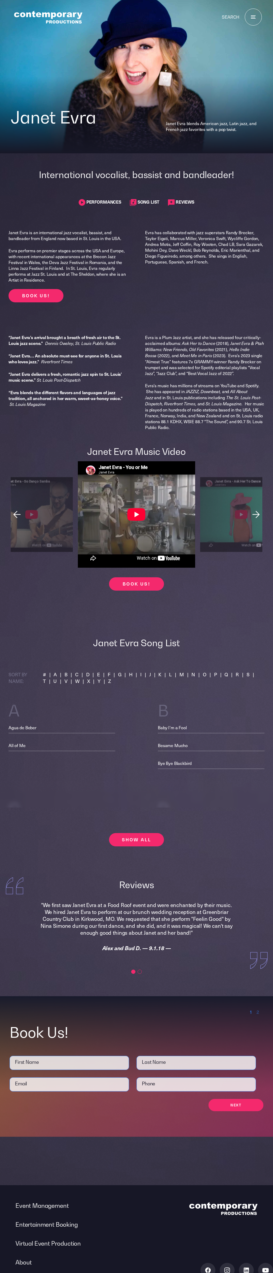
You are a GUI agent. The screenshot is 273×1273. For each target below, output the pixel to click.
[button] (256, 514)
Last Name (154, 1062)
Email (21, 1083)
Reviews (184, 202)
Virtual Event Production (48, 1243)
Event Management (42, 1205)
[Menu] (253, 17)
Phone (148, 1083)
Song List (147, 202)
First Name (27, 1062)
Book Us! (36, 295)
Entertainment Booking (46, 1224)
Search (230, 17)
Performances (103, 202)
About (23, 1262)
